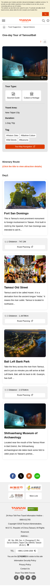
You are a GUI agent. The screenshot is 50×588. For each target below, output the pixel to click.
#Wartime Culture (28, 135)
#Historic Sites (12, 135)
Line (33, 577)
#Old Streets (11, 140)
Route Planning (23, 247)
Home (4, 27)
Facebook (16, 577)
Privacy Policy (25, 565)
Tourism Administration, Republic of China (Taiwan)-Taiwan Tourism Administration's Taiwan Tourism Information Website (25, 21)
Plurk (29, 476)
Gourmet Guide (13, 98)
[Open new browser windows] (16, 487)
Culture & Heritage (31, 98)
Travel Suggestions (14, 27)
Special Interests (29, 27)
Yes (45, 14)
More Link (34, 496)
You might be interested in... (48, 21)
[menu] (3, 20)
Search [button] (44, 21)
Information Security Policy (25, 561)
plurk (28, 577)
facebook (13, 476)
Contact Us (25, 569)
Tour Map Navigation (23, 147)
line (37, 476)
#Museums (23, 140)
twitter (21, 476)
